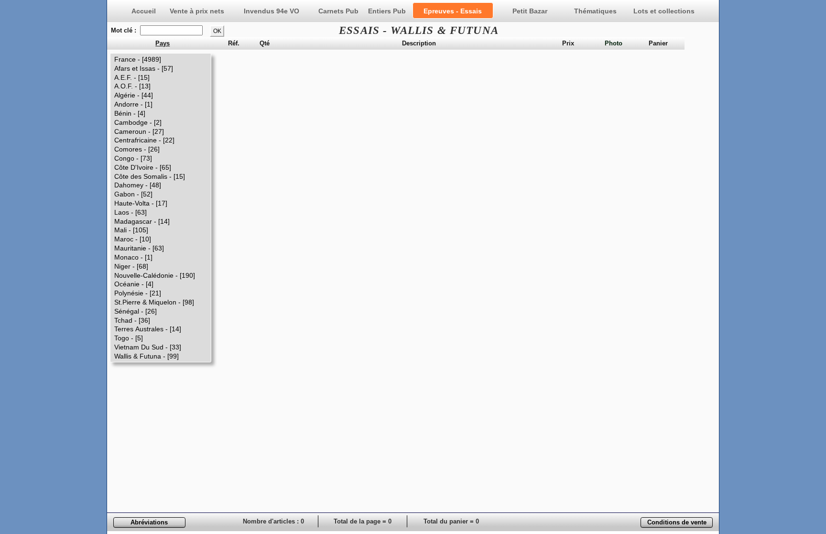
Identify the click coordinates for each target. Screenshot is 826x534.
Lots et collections (664, 11)
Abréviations (149, 522)
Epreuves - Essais (453, 11)
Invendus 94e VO (271, 11)
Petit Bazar (529, 11)
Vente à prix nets (197, 11)
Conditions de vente (676, 522)
